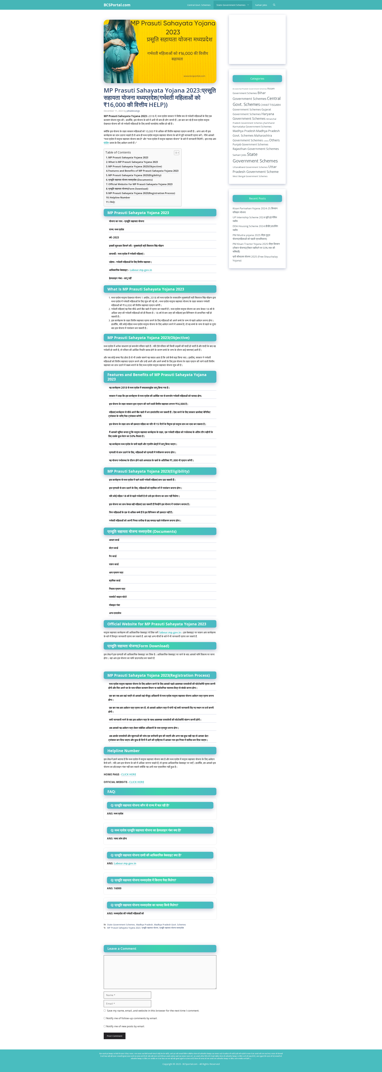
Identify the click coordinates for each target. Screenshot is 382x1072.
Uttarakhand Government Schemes (250, 167)
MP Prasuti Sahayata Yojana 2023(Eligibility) (134, 175)
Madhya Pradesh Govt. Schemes (170, 924)
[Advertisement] (257, 39)
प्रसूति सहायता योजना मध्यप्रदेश (171, 927)
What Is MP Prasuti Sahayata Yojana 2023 (133, 162)
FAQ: (112, 202)
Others (274, 140)
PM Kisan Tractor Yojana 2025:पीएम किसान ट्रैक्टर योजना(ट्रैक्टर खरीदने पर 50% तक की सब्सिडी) (256, 247)
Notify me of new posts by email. (125, 1026)
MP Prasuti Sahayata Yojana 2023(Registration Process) (141, 193)
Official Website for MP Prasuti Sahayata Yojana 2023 (140, 184)
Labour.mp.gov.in (141, 270)
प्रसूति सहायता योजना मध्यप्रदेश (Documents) (130, 179)
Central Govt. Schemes (199, 4)
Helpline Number (120, 197)
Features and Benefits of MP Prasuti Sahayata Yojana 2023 (143, 170)
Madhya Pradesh (144, 924)
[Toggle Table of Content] (175, 153)
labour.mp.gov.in (170, 632)
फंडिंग (106, 143)
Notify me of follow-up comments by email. (131, 1018)
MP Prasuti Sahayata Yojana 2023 (128, 157)
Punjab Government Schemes (250, 144)
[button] (274, 5)
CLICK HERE (128, 774)
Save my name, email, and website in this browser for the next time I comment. (153, 1010)
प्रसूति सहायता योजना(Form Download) (128, 188)
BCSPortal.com (117, 4)
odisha (266, 141)
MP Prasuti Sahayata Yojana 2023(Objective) (135, 166)
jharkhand (268, 122)
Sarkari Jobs (261, 4)
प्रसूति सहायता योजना (150, 927)
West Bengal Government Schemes (250, 176)
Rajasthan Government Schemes (256, 149)
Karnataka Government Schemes (252, 126)
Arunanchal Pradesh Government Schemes (250, 89)
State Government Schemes (231, 4)
